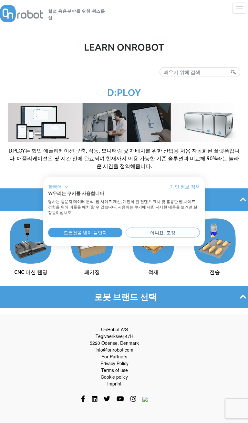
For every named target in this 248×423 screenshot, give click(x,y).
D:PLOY (124, 92)
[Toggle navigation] (239, 8)
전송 (215, 272)
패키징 (92, 272)
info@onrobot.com (114, 349)
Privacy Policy (114, 363)
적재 (153, 272)
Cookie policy (114, 377)
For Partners (114, 356)
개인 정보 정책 (185, 186)
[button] (58, 187)
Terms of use (114, 370)
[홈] (21, 13)
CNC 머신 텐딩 (30, 272)
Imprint (114, 383)
